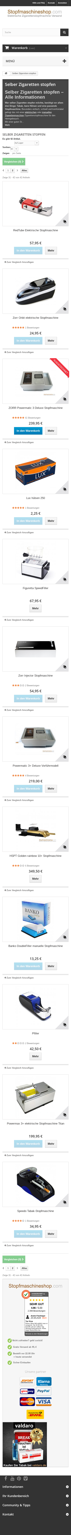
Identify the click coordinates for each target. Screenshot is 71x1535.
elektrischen (30, 112)
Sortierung (7, 147)
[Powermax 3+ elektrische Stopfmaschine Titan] (35, 1097)
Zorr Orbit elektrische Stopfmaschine (35, 317)
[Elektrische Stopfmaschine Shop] (35, 14)
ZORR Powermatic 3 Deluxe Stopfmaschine (36, 408)
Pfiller (35, 1033)
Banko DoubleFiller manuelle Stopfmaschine (35, 946)
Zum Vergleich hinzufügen (20, 262)
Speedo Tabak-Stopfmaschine (35, 1211)
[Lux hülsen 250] (35, 471)
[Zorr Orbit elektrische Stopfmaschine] (35, 291)
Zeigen (5, 153)
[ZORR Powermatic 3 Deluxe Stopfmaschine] (35, 381)
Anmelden (62, 3)
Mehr (7, 125)
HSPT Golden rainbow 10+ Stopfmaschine (35, 855)
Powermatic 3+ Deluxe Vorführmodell (35, 765)
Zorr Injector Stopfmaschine (35, 675)
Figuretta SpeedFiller (35, 588)
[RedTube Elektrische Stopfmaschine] (35, 204)
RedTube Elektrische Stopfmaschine (35, 230)
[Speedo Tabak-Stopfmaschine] (35, 1184)
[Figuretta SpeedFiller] (35, 561)
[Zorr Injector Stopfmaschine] (35, 649)
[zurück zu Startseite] (6, 73)
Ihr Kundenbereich (15, 1496)
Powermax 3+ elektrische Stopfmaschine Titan (35, 1123)
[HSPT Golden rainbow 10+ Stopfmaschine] (35, 829)
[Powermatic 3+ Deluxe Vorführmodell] (35, 739)
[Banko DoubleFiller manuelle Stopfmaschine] (35, 919)
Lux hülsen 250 (35, 498)
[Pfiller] (35, 1007)
